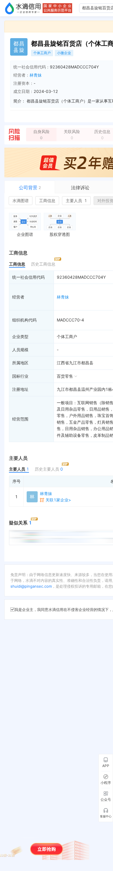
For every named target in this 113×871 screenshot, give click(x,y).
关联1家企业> (58, 499)
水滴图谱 (20, 200)
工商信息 (47, 200)
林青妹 (36, 75)
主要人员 (76, 200)
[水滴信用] (22, 8)
